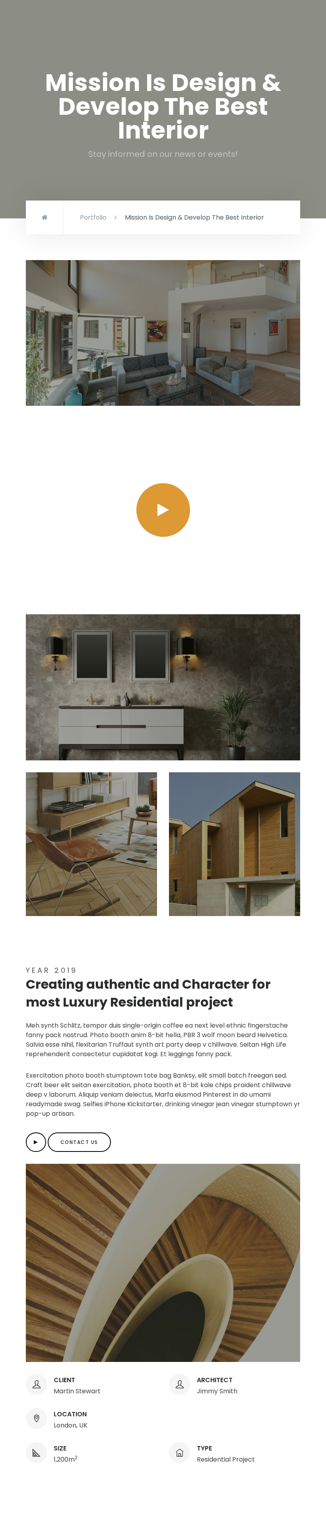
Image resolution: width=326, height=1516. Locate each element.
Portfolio (93, 217)
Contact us (79, 1142)
